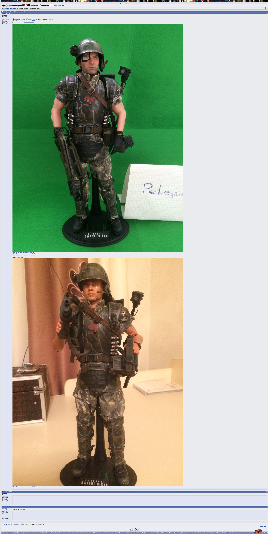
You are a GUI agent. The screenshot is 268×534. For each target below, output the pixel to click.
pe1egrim (4, 15)
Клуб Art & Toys (6, 8)
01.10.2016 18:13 (9, 13)
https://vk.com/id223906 (29, 22)
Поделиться (4, 13)
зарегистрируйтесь (17, 6)
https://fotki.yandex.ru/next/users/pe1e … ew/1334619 (23, 253)
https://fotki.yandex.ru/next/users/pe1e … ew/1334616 (23, 486)
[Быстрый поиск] (265, 8)
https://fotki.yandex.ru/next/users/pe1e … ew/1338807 (23, 20)
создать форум (263, 526)
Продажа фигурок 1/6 (14, 8)
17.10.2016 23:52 (9, 506)
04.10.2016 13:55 (9, 491)
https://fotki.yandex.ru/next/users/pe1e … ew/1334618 (23, 252)
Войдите (10, 6)
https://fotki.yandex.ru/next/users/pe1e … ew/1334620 (23, 255)
